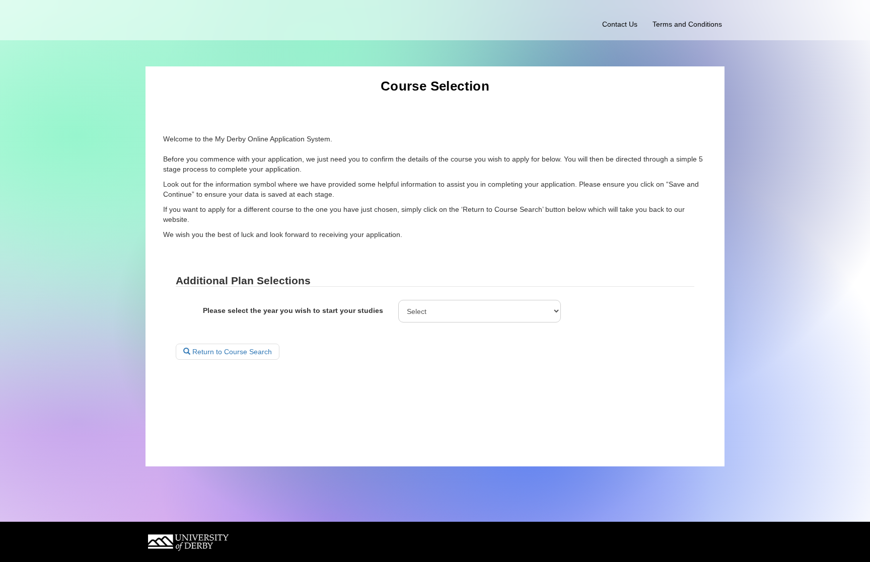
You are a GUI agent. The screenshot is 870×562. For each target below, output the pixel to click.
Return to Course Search (231, 352)
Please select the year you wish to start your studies (293, 310)
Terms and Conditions (687, 24)
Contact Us (619, 24)
